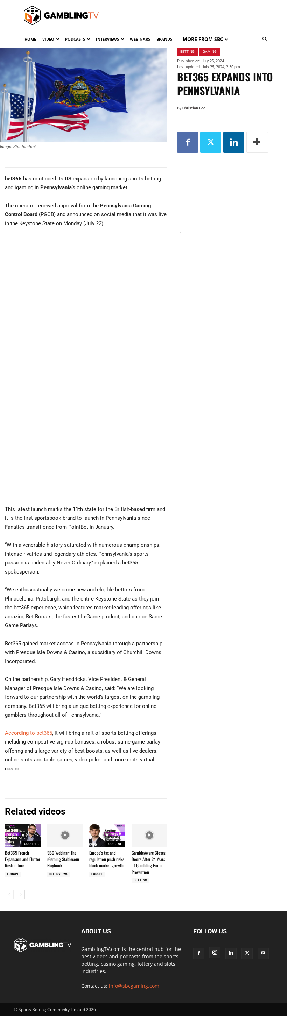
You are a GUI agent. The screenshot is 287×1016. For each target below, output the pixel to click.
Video (48, 39)
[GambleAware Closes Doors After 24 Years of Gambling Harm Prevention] (150, 835)
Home (30, 39)
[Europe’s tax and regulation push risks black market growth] (107, 835)
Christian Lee (193, 108)
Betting (140, 880)
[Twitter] (210, 142)
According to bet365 (28, 733)
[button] (264, 39)
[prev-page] (9, 894)
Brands (164, 39)
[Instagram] (214, 952)
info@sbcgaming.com (134, 985)
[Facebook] (187, 142)
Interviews (107, 39)
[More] (257, 142)
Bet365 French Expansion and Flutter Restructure (22, 859)
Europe (13, 874)
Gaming (210, 52)
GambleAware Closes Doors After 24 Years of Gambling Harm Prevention (149, 862)
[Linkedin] (233, 142)
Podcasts (75, 39)
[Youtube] (263, 953)
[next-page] (20, 894)
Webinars (140, 39)
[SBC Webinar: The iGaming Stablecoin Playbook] (65, 835)
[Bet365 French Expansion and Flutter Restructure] (23, 835)
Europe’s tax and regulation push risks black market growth (106, 859)
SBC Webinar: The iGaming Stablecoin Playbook (63, 859)
